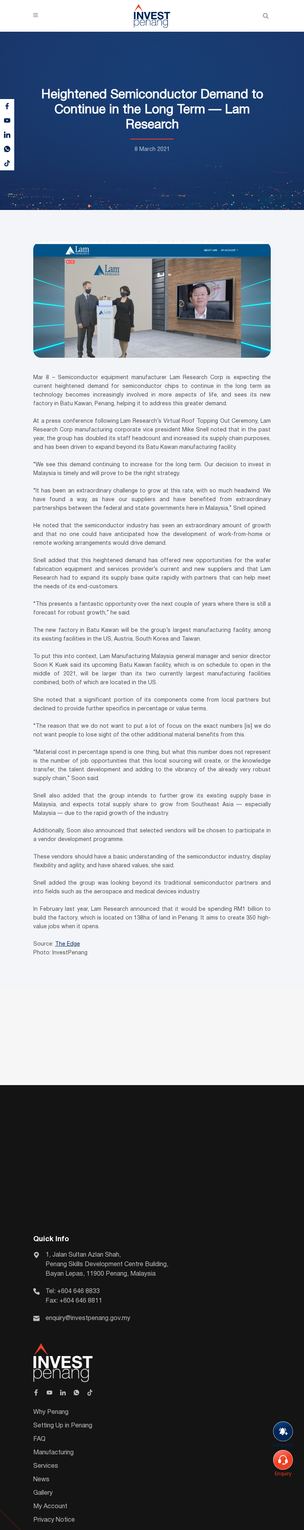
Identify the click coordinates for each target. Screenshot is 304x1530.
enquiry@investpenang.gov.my (88, 1318)
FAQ (39, 1439)
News (41, 1479)
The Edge (67, 944)
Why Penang (50, 1412)
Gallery (43, 1493)
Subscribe (283, 1445)
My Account (50, 1506)
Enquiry (283, 1474)
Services (45, 1466)
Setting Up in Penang (62, 1426)
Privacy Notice (54, 1520)
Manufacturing (53, 1453)
